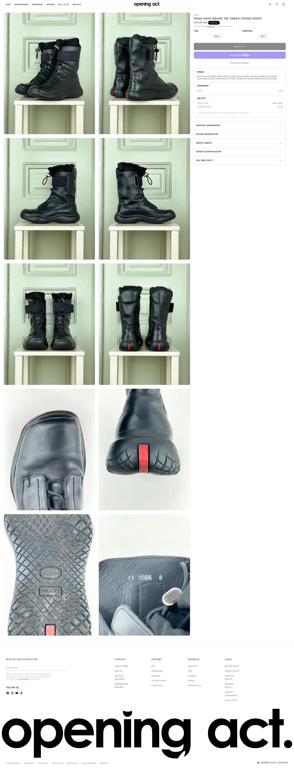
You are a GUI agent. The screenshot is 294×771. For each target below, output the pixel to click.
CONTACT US (156, 685)
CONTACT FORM (121, 666)
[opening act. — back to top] (147, 733)
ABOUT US (192, 666)
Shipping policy (229, 685)
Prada (196, 15)
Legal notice (231, 700)
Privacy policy (232, 671)
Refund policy (232, 666)
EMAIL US (119, 671)
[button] (8, 4)
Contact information (231, 694)
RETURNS (155, 676)
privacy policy (23, 679)
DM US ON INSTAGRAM (119, 677)
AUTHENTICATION (158, 680)
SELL (190, 671)
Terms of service (229, 677)
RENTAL (191, 680)
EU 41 (217, 36)
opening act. (16, 763)
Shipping (210, 26)
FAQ (153, 666)
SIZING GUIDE (157, 671)
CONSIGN (192, 676)
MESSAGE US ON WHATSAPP (121, 685)
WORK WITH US (194, 685)
